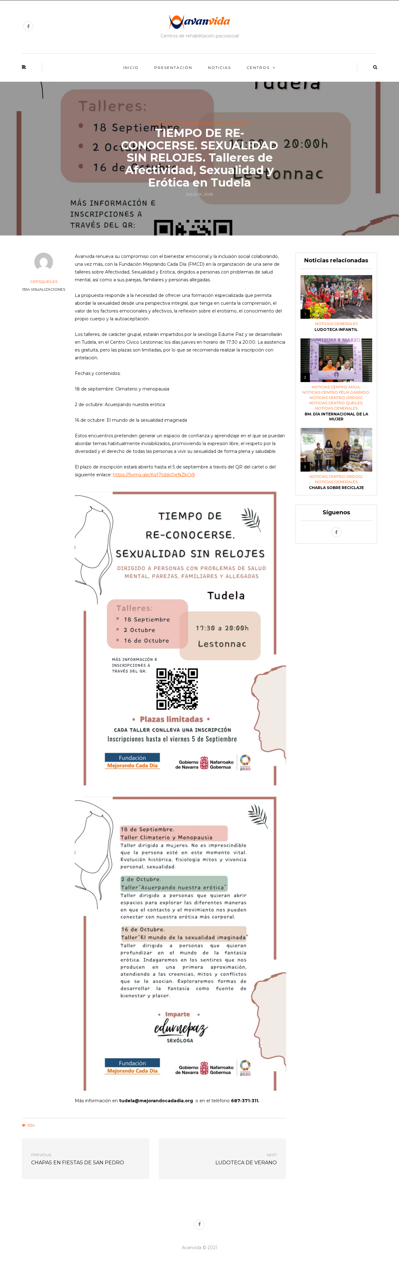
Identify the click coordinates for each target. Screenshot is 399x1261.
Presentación (173, 67)
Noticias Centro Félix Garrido (335, 392)
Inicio (131, 67)
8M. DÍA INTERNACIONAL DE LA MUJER (336, 416)
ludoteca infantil (336, 329)
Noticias (219, 67)
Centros (258, 67)
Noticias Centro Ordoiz (336, 398)
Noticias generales (227, 123)
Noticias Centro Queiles (177, 123)
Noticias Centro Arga (336, 387)
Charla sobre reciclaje (336, 487)
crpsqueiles (43, 281)
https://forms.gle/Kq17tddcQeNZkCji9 (154, 475)
